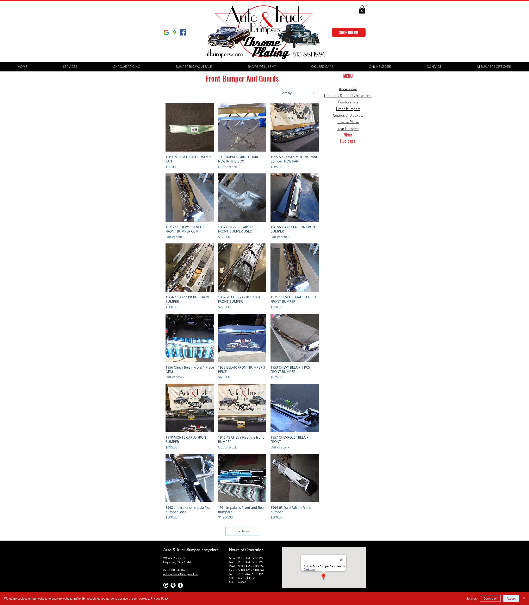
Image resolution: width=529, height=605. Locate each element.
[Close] (524, 598)
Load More (242, 531)
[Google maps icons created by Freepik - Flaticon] (173, 585)
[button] (362, 9)
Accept (511, 598)
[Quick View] (190, 127)
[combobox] (298, 93)
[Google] (166, 32)
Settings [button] (471, 598)
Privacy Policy (160, 598)
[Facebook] (180, 585)
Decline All (490, 598)
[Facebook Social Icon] (183, 32)
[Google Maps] (175, 32)
